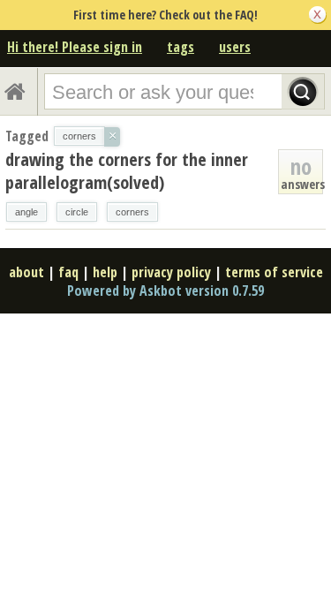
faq (68, 272)
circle (76, 212)
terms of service (274, 272)
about (26, 272)
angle (26, 212)
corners (132, 212)
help (105, 272)
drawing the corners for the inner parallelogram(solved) (126, 170)
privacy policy (171, 272)
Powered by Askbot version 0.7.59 (165, 290)
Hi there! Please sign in (74, 47)
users (235, 47)
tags (180, 47)
